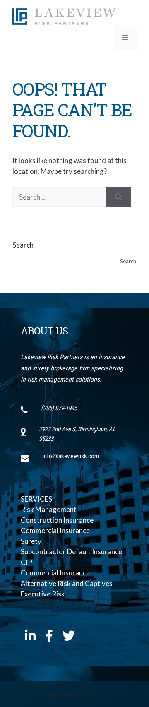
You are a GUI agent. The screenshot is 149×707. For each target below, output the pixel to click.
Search (23, 244)
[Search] (118, 197)
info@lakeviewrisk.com (71, 456)
